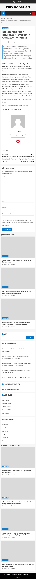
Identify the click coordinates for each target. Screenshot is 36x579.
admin (5, 42)
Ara (5, 334)
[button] (7, 13)
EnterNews (26, 574)
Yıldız (6, 150)
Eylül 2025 (5, 400)
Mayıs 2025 (6, 413)
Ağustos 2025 (6, 403)
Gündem (5, 28)
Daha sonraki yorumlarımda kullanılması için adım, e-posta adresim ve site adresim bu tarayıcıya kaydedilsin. (17, 222)
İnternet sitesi (6, 214)
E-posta (5, 207)
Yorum (4, 176)
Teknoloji (5, 437)
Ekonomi (5, 424)
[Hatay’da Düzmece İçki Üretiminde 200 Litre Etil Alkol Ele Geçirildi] (18, 551)
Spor (3, 434)
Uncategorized (6, 441)
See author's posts (18, 136)
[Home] (3, 13)
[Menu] (7, 13)
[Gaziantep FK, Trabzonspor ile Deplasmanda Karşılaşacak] (18, 247)
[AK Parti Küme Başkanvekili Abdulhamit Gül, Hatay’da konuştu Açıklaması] (18, 278)
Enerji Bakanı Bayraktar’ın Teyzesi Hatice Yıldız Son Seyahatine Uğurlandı (26, 157)
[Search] (30, 13)
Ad (3, 201)
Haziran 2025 (6, 410)
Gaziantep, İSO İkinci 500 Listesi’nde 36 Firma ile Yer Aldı (10, 157)
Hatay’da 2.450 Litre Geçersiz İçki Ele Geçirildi (16, 378)
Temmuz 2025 (6, 406)
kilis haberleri (18, 7)
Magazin (5, 431)
